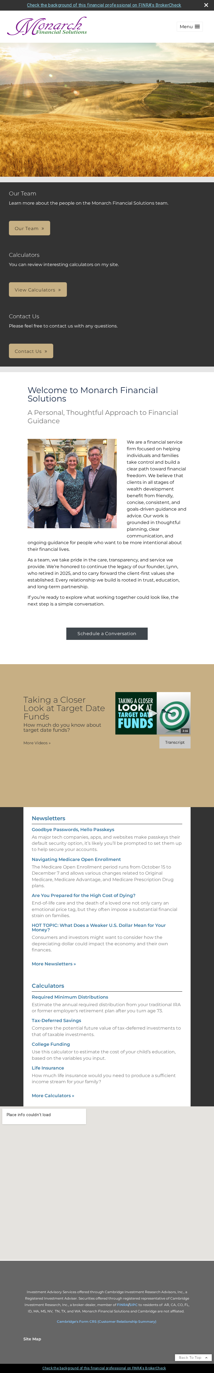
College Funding (51, 1044)
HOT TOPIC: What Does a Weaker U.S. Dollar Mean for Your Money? (99, 927)
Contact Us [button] (28, 351)
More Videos (37, 743)
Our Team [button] (27, 228)
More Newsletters (54, 964)
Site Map (32, 1338)
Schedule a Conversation (107, 633)
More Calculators (53, 1095)
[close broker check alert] (206, 5)
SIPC (133, 1305)
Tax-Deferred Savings (56, 1020)
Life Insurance (48, 1068)
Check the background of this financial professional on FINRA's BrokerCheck (104, 5)
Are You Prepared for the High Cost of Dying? (83, 895)
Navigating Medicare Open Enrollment (76, 859)
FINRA (122, 1305)
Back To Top (191, 1357)
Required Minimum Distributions (70, 997)
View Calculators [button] (35, 290)
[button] (190, 27)
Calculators (48, 985)
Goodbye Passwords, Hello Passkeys (73, 829)
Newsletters (48, 818)
